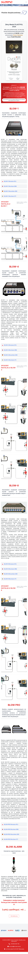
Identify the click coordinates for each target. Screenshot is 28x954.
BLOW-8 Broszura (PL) (10, 564)
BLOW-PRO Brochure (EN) (11, 829)
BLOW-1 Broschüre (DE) (10, 191)
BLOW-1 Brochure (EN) (10, 186)
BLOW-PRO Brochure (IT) (11, 839)
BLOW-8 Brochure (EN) (10, 569)
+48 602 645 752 (15, 943)
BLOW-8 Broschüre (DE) (11, 574)
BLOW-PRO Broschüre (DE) (11, 834)
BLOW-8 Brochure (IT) (10, 579)
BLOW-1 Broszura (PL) (10, 181)
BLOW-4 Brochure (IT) (10, 360)
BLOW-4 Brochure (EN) (10, 350)
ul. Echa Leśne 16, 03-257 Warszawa (15, 949)
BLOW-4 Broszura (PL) (10, 345)
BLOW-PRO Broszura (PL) (11, 824)
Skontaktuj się (14, 916)
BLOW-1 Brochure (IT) (10, 196)
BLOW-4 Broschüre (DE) (11, 355)
